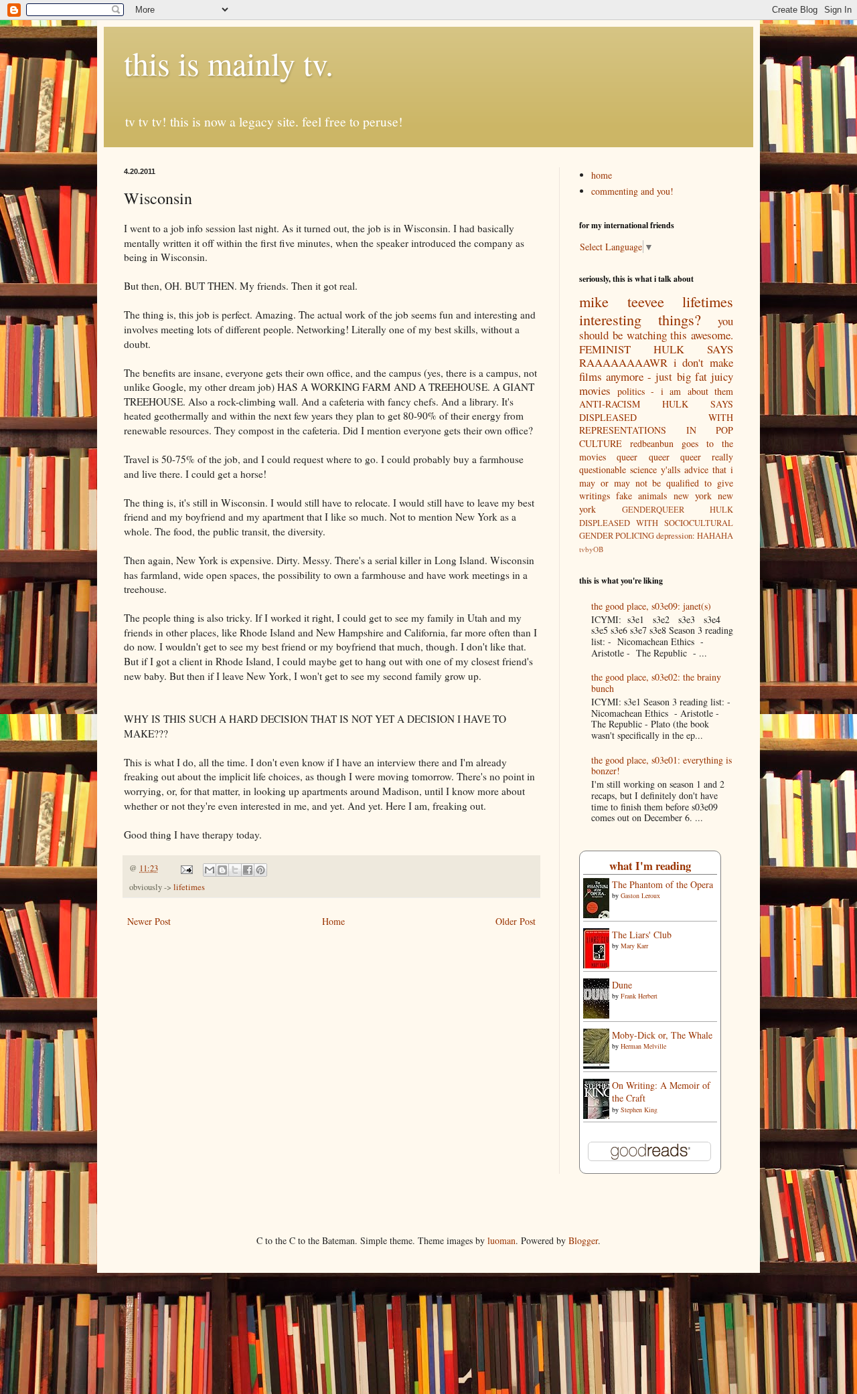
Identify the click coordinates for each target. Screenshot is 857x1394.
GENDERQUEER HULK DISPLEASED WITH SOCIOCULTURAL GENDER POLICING (656, 522)
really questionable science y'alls (656, 463)
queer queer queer (659, 456)
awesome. (712, 335)
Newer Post (149, 921)
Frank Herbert (639, 995)
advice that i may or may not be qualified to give (656, 476)
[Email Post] (186, 868)
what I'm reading (650, 865)
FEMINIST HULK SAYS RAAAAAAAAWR (656, 356)
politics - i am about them (675, 391)
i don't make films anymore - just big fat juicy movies (656, 376)
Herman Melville (643, 1046)
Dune (622, 984)
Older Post (515, 921)
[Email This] (209, 870)
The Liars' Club (642, 934)
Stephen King (639, 1109)
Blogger (583, 1240)
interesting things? (640, 319)
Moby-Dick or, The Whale (662, 1035)
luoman (501, 1240)
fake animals (641, 495)
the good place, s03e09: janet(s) (651, 606)
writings (594, 495)
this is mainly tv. (228, 62)
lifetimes (189, 887)
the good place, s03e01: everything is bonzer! (661, 766)
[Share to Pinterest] (260, 870)
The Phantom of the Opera (662, 884)
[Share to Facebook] (247, 870)
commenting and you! (632, 191)
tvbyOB (591, 549)
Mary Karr (634, 945)
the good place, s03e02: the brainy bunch (656, 683)
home (601, 175)
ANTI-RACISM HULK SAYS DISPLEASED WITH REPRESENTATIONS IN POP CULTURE (656, 424)
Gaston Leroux (640, 895)
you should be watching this (656, 328)
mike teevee (621, 301)
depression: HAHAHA (694, 535)
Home (333, 921)
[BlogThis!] (222, 870)
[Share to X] (235, 870)
